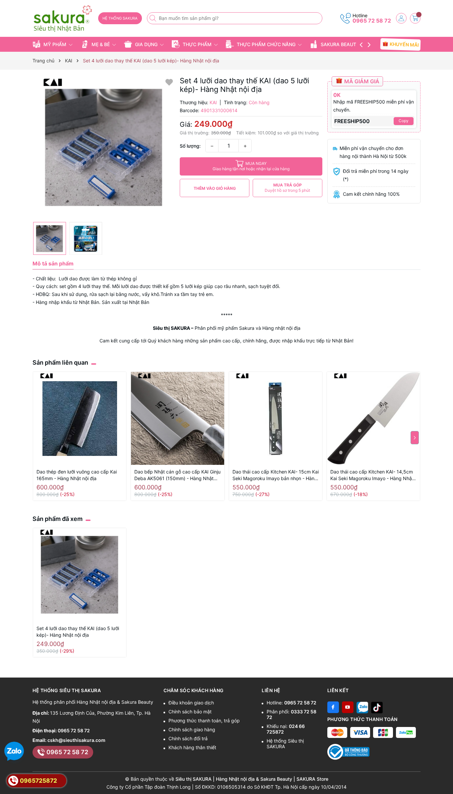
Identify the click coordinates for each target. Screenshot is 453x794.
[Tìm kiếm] (153, 18)
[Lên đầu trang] (445, 778)
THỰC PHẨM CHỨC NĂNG (266, 44)
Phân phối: (291, 714)
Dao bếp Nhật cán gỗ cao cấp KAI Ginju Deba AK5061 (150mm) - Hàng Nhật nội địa (177, 475)
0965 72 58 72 (372, 20)
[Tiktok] (377, 707)
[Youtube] (348, 707)
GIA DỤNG (146, 44)
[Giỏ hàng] (415, 18)
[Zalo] (362, 707)
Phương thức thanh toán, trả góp (204, 720)
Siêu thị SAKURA (171, 328)
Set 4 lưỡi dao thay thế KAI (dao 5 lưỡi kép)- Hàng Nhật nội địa (77, 631)
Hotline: (291, 702)
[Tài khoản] (401, 18)
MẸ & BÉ (100, 44)
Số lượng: (190, 146)
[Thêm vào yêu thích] (169, 82)
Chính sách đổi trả (188, 738)
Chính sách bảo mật (190, 711)
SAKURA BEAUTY (340, 44)
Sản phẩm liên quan (60, 362)
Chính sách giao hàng (191, 729)
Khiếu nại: (286, 729)
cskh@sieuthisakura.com (76, 740)
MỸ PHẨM (55, 44)
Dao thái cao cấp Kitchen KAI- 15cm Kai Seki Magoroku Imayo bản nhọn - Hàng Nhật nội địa (275, 475)
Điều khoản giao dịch (191, 702)
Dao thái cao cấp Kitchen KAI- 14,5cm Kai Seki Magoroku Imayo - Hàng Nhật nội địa (372, 475)
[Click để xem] (103, 147)
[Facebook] (333, 707)
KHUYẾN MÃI (404, 44)
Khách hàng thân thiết (192, 747)
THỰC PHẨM (197, 44)
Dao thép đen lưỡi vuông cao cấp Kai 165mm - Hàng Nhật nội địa (76, 475)
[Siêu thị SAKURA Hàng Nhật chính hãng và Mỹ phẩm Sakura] (63, 19)
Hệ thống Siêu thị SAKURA (285, 743)
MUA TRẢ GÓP (287, 187)
